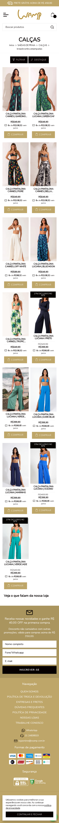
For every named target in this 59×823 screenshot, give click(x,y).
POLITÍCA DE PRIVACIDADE (29, 712)
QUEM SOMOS (29, 691)
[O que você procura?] (52, 27)
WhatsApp (31, 730)
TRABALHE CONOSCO (29, 723)
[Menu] (6, 15)
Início (11, 45)
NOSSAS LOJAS (29, 717)
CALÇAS (43, 45)
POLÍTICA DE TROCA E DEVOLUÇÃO (29, 697)
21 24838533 (32, 735)
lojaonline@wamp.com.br (32, 740)
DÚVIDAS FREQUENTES (29, 707)
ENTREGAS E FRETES (29, 702)
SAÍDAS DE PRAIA (26, 45)
